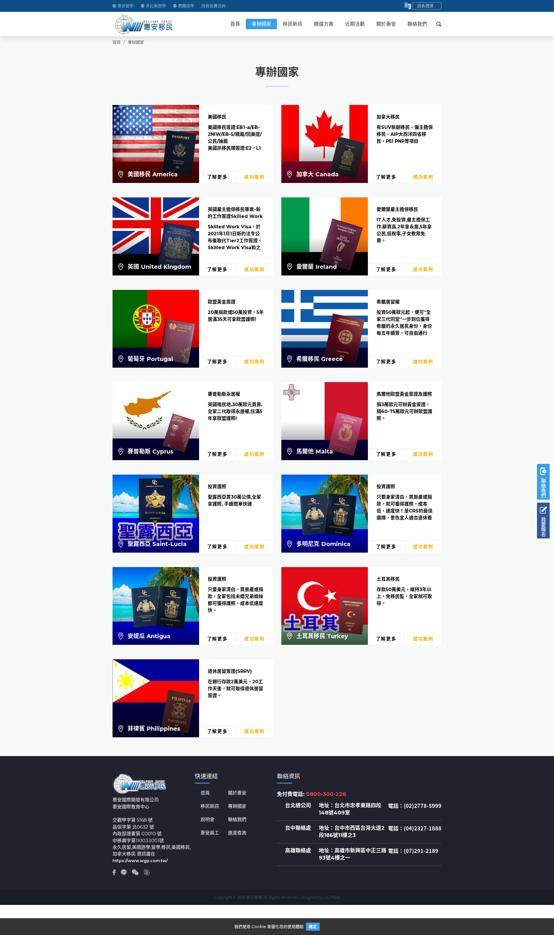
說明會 (207, 819)
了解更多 (217, 177)
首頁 (235, 24)
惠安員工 (210, 833)
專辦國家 (261, 24)
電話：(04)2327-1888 (414, 828)
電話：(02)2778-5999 (414, 806)
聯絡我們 (417, 24)
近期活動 (355, 24)
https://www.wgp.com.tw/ (140, 860)
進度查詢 (237, 833)
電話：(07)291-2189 (413, 851)
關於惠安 (386, 24)
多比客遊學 (156, 5)
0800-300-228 (326, 794)
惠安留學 (125, 5)
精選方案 (324, 24)
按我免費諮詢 (213, 5)
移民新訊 (292, 24)
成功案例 (254, 177)
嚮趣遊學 (186, 5)
